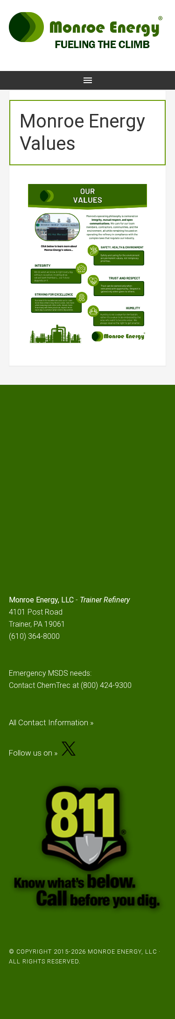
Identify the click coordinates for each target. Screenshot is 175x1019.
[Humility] (117, 318)
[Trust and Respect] (117, 289)
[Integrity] (58, 276)
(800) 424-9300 (106, 685)
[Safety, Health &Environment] (117, 256)
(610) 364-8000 (34, 636)
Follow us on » (35, 752)
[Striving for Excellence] (58, 305)
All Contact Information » (51, 722)
